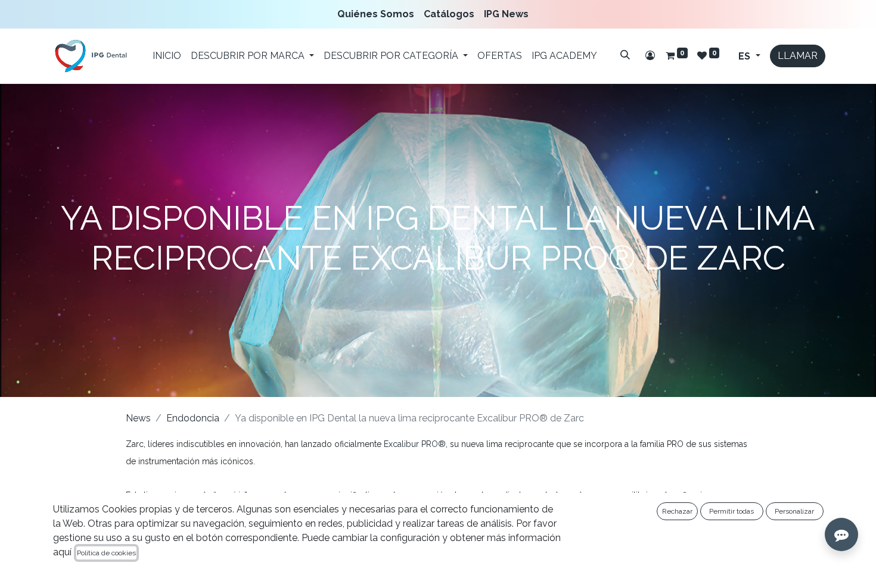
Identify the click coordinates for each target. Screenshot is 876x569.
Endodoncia (192, 418)
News (138, 418)
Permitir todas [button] (731, 511)
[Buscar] (625, 54)
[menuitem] (378, 14)
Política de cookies (106, 553)
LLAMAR (798, 55)
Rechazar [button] (677, 511)
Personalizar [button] (794, 511)
